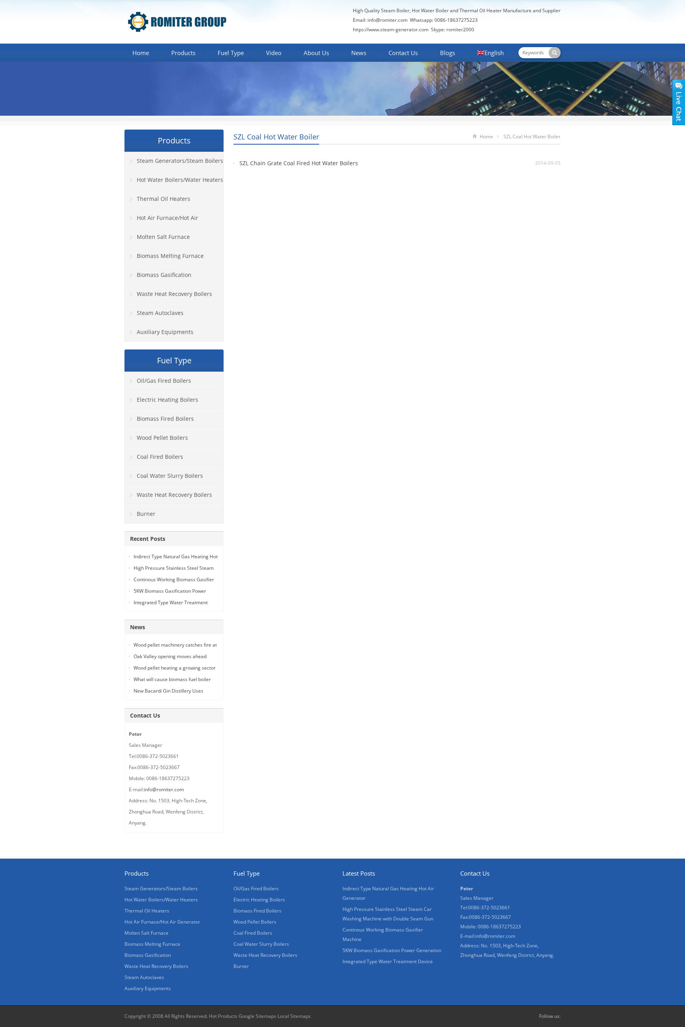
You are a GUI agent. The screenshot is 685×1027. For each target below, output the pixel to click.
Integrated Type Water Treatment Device (387, 961)
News (358, 53)
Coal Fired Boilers (160, 456)
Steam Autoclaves (160, 313)
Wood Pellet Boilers (162, 437)
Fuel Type (231, 53)
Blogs (447, 53)
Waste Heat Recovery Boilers (174, 294)
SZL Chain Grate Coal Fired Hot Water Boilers (298, 163)
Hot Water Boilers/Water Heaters (180, 179)
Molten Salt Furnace (163, 237)
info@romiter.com (387, 20)
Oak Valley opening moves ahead (170, 656)
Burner (146, 513)
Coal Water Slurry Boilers (170, 475)
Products (183, 53)
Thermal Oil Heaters (163, 198)
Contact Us (403, 53)
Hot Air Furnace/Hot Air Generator (161, 220)
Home (140, 53)
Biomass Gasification (164, 275)
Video (273, 53)
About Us (316, 53)
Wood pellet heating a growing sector (175, 667)
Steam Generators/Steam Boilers (180, 160)
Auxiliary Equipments (165, 332)
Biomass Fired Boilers (165, 418)
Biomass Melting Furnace (170, 256)
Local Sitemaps (294, 1016)
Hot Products (223, 1016)
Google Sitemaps (257, 1016)
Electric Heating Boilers (167, 399)
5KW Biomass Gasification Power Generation (391, 950)
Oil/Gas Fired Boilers (164, 380)
